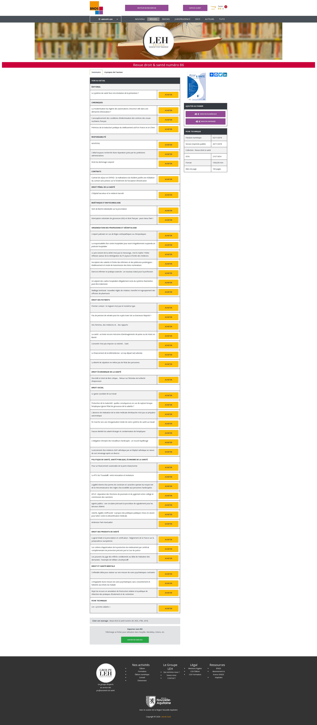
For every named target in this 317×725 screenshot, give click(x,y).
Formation (142, 671)
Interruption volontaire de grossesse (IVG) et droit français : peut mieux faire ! (122, 218)
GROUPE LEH (107, 19)
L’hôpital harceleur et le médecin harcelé (108, 193)
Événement (142, 680)
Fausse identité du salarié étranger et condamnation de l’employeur (118, 431)
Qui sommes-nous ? (171, 672)
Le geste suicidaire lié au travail (104, 394)
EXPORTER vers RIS (135, 640)
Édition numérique (142, 674)
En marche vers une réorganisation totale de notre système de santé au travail (123, 422)
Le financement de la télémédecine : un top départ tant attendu (117, 353)
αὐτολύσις (96, 143)
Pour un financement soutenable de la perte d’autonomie (114, 466)
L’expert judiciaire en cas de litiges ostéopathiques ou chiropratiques (119, 234)
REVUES (153, 19)
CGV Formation (195, 674)
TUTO (222, 19)
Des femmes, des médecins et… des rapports (110, 325)
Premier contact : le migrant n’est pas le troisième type (113, 306)
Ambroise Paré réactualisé (102, 522)
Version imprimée (206, 121)
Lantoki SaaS (166, 716)
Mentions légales (195, 668)
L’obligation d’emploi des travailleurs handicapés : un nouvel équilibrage (120, 441)
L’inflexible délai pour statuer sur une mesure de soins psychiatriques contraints (123, 572)
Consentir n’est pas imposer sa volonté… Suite (110, 343)
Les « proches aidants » (101, 607)
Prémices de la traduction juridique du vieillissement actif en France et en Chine (123, 127)
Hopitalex (218, 677)
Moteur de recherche (146, 8)
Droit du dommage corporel (103, 162)
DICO (197, 19)
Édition (142, 668)
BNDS (218, 668)
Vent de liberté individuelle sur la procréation (109, 209)
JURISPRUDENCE (182, 19)
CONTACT (171, 678)
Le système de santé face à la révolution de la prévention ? (115, 93)
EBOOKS (166, 19)
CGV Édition (195, 671)
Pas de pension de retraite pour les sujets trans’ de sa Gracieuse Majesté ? (121, 315)
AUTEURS (209, 19)
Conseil (142, 677)
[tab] (96, 72)
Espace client (195, 8)
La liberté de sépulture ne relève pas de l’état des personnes (116, 362)
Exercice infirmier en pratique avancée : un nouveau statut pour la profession (122, 271)
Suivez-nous (171, 675)
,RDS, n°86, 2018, (129, 621)
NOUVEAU (140, 19)
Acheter (168, 95)
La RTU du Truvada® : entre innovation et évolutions (113, 475)
